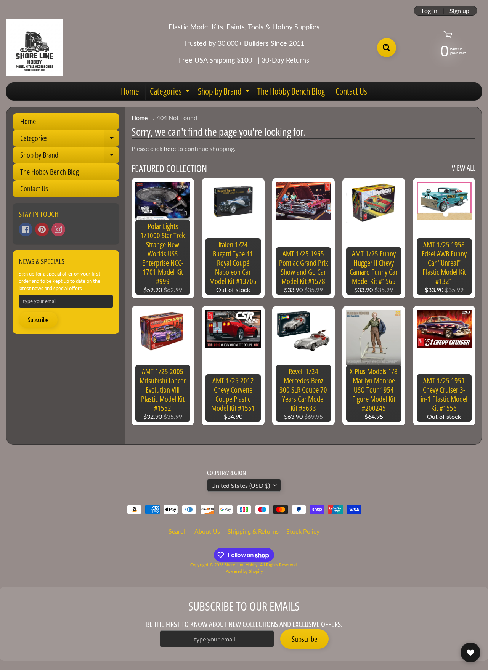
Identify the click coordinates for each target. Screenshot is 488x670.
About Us (207, 531)
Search (178, 531)
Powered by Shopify (244, 571)
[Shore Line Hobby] (34, 47)
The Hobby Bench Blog (291, 91)
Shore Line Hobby (241, 564)
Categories (170, 92)
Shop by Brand (224, 92)
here (170, 148)
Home (130, 91)
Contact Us (351, 91)
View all (463, 168)
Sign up (459, 11)
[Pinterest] (42, 229)
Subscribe (38, 320)
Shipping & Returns (253, 531)
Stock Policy (302, 531)
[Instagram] (58, 229)
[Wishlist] (470, 652)
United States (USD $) (240, 485)
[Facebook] (25, 229)
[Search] (386, 47)
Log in (429, 11)
